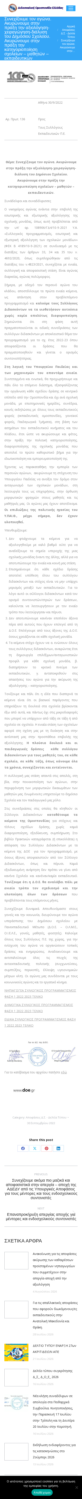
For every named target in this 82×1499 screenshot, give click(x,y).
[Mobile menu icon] (70, 8)
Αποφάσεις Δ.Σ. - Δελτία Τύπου (46, 1117)
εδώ (64, 1072)
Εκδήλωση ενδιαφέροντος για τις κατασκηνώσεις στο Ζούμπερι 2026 (54, 1451)
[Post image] (16, 1260)
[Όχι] (76, 1487)
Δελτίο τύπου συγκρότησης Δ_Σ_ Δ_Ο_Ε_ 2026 (52, 1374)
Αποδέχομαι (42, 1492)
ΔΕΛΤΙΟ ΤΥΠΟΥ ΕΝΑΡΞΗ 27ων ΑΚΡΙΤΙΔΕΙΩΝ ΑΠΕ (54, 1349)
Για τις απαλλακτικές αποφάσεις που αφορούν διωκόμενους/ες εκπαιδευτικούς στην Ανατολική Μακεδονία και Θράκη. (55, 1315)
